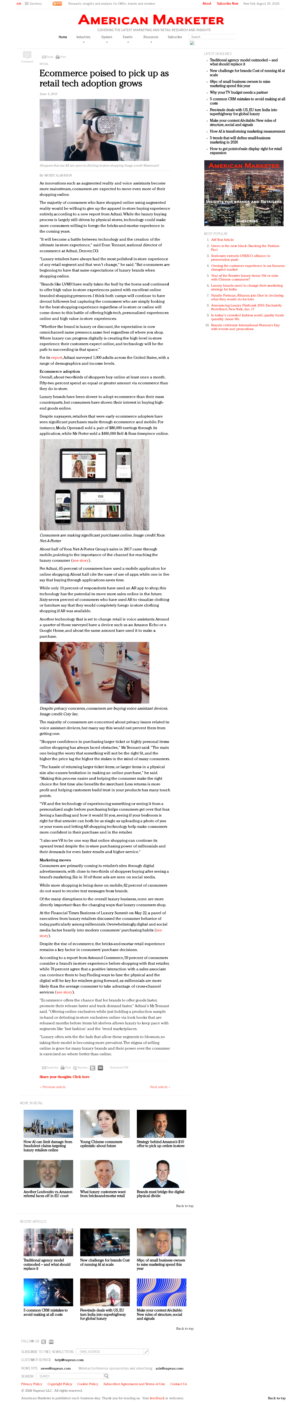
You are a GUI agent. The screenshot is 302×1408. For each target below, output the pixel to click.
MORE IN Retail (31, 1103)
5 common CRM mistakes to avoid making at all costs (46, 1313)
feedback (157, 1398)
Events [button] (128, 37)
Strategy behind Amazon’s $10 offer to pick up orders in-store (161, 1144)
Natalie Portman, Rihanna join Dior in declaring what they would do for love (247, 297)
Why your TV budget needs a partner (239, 93)
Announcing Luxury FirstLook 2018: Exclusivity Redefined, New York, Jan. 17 (246, 307)
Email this (52, 1067)
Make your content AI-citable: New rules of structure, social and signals (243, 123)
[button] (33, 3)
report (56, 358)
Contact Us (178, 1384)
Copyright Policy (60, 1384)
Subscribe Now (227, 3)
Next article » (160, 1087)
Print (63, 57)
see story (80, 561)
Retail (44, 64)
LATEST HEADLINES (217, 53)
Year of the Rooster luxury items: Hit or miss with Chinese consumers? (244, 277)
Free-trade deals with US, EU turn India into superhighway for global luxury (243, 112)
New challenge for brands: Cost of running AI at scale (105, 1263)
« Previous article (53, 1087)
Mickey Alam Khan (58, 175)
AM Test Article (222, 240)
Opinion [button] (106, 37)
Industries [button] (83, 37)
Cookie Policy (87, 1384)
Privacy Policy (31, 1384)
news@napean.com (56, 1368)
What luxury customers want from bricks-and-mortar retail (103, 1194)
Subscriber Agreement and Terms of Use (134, 1384)
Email (49, 57)
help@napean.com (69, 1360)
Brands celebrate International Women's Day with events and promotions (245, 327)
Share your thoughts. (65, 1077)
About (207, 3)
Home (63, 36)
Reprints (83, 1067)
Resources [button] (151, 37)
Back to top (184, 1206)
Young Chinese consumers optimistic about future (101, 1144)
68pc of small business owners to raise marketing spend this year (240, 84)
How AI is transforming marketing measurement (247, 132)
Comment (27, 61)
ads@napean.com (169, 1368)
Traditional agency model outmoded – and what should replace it (244, 63)
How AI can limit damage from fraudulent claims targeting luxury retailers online (48, 1146)
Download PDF (119, 1067)
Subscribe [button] (175, 36)
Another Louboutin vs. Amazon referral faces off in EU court (48, 1194)
